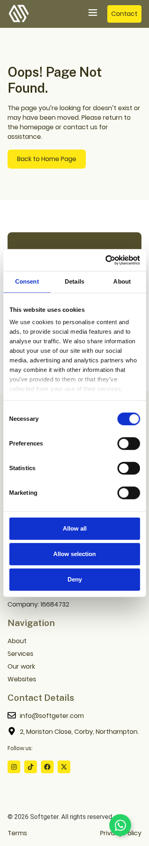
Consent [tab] (27, 281)
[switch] (128, 443)
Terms (17, 833)
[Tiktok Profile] (30, 766)
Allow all (75, 528)
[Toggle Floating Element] (120, 825)
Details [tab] (74, 281)
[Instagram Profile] (14, 766)
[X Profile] (64, 766)
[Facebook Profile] (47, 766)
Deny (75, 579)
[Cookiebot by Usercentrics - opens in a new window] (106, 260)
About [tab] (122, 281)
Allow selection (74, 553)
